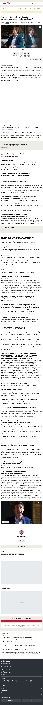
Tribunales (27, 8)
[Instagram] (15, 681)
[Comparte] (14, 53)
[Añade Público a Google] (2, 681)
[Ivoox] (31, 681)
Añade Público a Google (37, 59)
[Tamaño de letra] (25, 53)
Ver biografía (21, 540)
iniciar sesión (36, 625)
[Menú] (1, 3)
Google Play (11, 700)
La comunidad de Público (7, 672)
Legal (2, 692)
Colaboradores (4, 690)
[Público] (19, 3)
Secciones (3, 685)
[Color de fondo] (28, 53)
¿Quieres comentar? (21, 620)
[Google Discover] (5, 681)
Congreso (22, 8)
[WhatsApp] (29, 681)
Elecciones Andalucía (19, 554)
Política (3, 8)
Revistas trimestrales (5, 688)
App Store (32, 700)
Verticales (3, 687)
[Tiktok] (21, 681)
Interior (31, 8)
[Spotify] (26, 681)
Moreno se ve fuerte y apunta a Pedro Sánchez (12, 229)
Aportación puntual (6, 669)
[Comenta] (17, 53)
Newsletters (4, 668)
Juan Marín (11, 554)
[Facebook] (7, 681)
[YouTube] (18, 681)
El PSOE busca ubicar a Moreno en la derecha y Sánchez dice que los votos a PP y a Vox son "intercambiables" (14, 145)
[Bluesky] (13, 681)
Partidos (17, 8)
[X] (10, 681)
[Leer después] (21, 53)
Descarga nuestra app (5, 697)
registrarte (22, 626)
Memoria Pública (37, 8)
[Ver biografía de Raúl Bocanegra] (21, 532)
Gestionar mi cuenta (6, 666)
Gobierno (13, 8)
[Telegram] (23, 681)
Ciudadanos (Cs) (4, 554)
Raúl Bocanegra (5, 62)
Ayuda (3, 674)
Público (5, 661)
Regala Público (5, 671)
